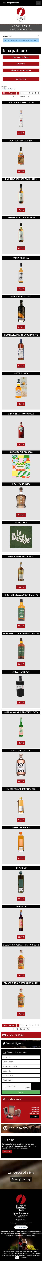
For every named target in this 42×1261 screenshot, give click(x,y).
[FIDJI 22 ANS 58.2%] (21, 498)
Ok (17, 1258)
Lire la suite (7, 1151)
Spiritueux (21, 64)
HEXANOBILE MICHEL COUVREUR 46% (21, 335)
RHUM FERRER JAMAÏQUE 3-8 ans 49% (21, 595)
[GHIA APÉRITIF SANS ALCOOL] (21, 428)
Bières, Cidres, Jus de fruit (21, 70)
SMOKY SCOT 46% (21, 258)
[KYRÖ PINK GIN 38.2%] (21, 765)
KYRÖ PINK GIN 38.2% (21, 751)
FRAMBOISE (21, 906)
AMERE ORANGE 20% (21, 827)
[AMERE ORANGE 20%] (21, 842)
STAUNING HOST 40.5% (21, 296)
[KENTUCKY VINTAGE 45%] (21, 155)
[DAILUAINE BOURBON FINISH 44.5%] (21, 193)
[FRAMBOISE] (21, 920)
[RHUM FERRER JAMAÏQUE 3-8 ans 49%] (21, 609)
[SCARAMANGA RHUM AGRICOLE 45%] (21, 726)
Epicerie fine (21, 79)
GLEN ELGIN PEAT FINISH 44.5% (21, 217)
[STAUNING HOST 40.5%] (21, 311)
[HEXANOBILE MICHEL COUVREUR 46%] (21, 349)
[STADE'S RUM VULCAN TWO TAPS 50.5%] (21, 959)
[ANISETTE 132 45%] (21, 686)
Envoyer (21, 1092)
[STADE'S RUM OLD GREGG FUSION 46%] (21, 997)
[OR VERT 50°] (21, 882)
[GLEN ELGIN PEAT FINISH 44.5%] (21, 232)
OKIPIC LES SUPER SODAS (21, 452)
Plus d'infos (23, 1258)
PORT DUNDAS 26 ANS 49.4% (21, 556)
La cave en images (15, 1035)
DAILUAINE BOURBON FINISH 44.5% (21, 179)
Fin (28, 96)
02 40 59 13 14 (22, 26)
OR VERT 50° (21, 868)
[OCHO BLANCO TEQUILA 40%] (21, 116)
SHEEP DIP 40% (21, 373)
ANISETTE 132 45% (21, 672)
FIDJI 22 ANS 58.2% (21, 484)
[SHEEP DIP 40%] (21, 387)
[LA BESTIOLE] (21, 537)
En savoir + (34, 1116)
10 (17, 96)
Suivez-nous (21, 1227)
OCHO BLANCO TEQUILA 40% (21, 102)
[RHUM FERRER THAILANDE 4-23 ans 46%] (21, 647)
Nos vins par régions (21, 57)
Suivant (22, 96)
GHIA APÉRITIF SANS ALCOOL (21, 414)
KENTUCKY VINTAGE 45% (21, 141)
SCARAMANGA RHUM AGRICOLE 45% (21, 712)
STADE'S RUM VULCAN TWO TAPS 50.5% (21, 945)
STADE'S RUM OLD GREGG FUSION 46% (21, 983)
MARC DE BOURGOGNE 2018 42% (21, 789)
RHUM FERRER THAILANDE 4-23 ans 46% (21, 633)
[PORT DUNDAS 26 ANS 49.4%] (21, 571)
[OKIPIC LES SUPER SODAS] (21, 466)
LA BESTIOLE (21, 522)
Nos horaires (18, 1128)
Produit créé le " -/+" (7, 89)
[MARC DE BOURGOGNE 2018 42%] (21, 803)
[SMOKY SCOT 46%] (21, 272)
